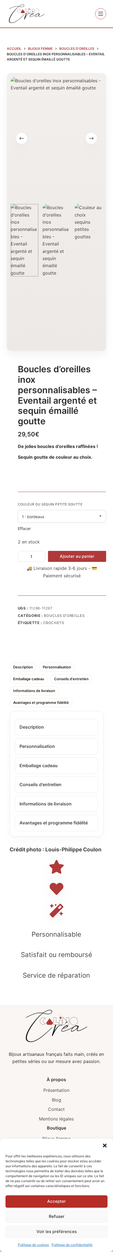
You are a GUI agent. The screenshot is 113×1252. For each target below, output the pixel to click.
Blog (56, 1100)
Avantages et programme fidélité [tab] (41, 702)
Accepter (56, 1201)
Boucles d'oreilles (64, 615)
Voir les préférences (56, 1231)
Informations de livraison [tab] (34, 690)
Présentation (56, 1090)
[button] (105, 1145)
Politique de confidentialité (72, 1245)
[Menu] (100, 13)
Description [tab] (23, 667)
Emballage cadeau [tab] (28, 679)
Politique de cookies (33, 1245)
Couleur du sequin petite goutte (50, 504)
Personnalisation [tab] (57, 667)
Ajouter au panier (77, 556)
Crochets (53, 622)
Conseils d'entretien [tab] (71, 679)
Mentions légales (56, 1119)
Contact (56, 1109)
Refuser (56, 1216)
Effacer (24, 528)
